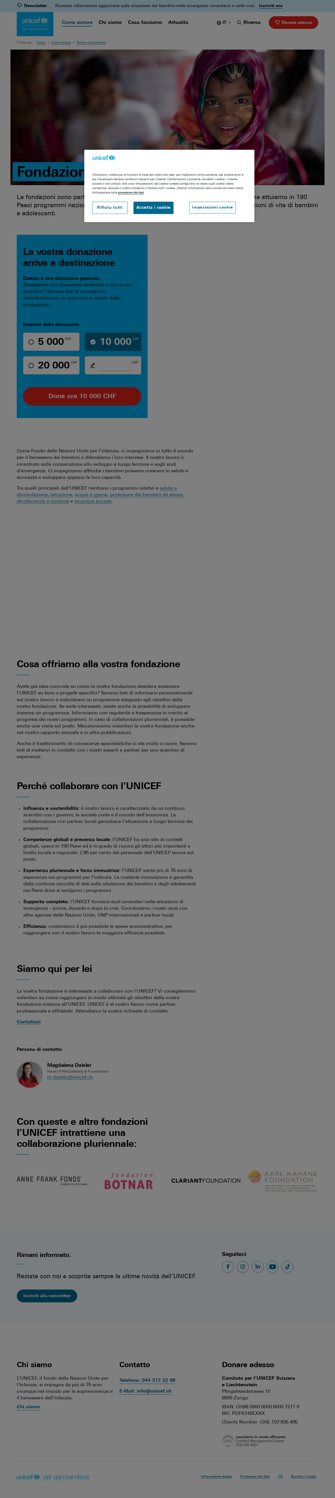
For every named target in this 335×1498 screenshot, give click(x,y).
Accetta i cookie (153, 208)
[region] (169, 186)
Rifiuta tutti (109, 208)
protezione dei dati (131, 192)
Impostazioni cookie (212, 208)
